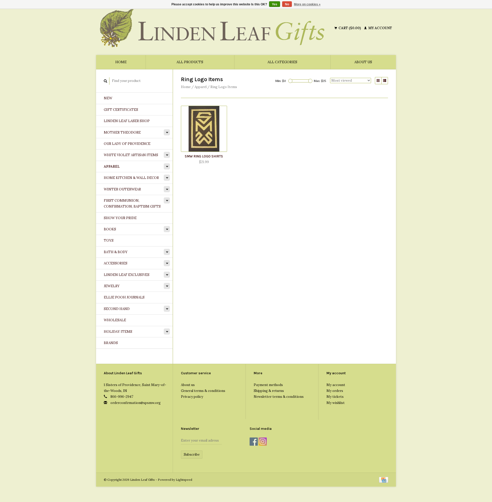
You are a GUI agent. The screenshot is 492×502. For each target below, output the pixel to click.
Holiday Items (118, 331)
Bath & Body (116, 252)
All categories (282, 62)
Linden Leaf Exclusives (126, 275)
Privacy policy (192, 396)
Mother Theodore (122, 132)
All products (190, 62)
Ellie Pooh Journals (124, 297)
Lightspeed (184, 480)
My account (379, 28)
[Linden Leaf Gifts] (216, 28)
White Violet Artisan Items (131, 155)
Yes (274, 4)
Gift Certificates (121, 110)
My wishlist (335, 403)
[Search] (105, 81)
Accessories (115, 263)
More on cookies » (307, 4)
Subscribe (192, 454)
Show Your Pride (120, 218)
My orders (334, 391)
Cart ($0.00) (350, 28)
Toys (109, 240)
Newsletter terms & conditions (279, 396)
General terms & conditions (203, 391)
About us (363, 62)
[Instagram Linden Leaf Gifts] (263, 441)
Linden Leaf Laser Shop (127, 121)
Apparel (112, 166)
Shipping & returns (269, 391)
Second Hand (117, 309)
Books (110, 229)
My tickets (335, 396)
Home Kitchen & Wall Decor (131, 178)
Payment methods (268, 385)
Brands (111, 343)
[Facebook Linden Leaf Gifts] (254, 441)
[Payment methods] (383, 479)
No (287, 4)
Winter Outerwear (122, 189)
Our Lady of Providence (127, 144)
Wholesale (115, 320)
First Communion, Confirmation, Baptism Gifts (132, 203)
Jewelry (112, 286)
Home (121, 62)
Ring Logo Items (223, 87)
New (108, 98)
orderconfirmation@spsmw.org (135, 403)
